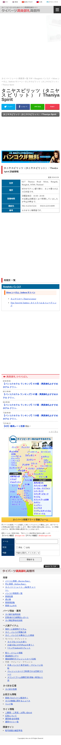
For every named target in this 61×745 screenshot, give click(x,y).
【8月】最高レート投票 (14, 426)
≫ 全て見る (53, 432)
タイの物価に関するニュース (17, 701)
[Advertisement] (30, 45)
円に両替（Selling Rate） (16, 584)
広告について (11, 716)
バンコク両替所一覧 (14, 593)
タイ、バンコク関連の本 (15, 632)
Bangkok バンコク (42, 78)
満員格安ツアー (12, 656)
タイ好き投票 (11, 689)
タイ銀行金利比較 (13, 614)
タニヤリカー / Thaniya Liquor (23, 299)
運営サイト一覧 (12, 722)
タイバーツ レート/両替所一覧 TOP (16, 78)
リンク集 (9, 704)
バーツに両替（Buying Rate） (18, 581)
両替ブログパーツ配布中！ (16, 698)
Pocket (52, 106)
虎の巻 (8, 599)
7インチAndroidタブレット (18, 648)
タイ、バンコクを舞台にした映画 (19, 635)
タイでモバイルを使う (17, 642)
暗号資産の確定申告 (14, 730)
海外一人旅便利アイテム (15, 629)
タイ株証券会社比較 (14, 620)
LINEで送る (37, 106)
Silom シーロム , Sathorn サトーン (20, 292)
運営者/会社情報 (12, 719)
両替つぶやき (11, 605)
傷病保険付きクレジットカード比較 (20, 659)
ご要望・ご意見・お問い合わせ (18, 712)
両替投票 (9, 596)
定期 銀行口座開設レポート (17, 617)
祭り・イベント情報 (14, 653)
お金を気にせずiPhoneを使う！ (20, 645)
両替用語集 (10, 602)
